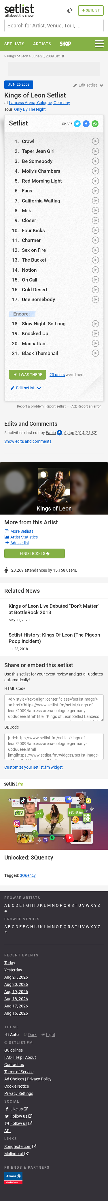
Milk (26, 210)
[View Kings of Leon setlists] (54, 482)
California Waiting (41, 201)
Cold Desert (35, 289)
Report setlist (56, 406)
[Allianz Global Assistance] (13, 1177)
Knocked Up (35, 333)
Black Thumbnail (40, 353)
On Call (29, 280)
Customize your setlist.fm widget (33, 767)
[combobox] (54, 25)
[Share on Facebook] (86, 123)
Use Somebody (38, 299)
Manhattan (33, 343)
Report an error (89, 406)
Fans (27, 191)
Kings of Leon (24, 95)
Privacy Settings (18, 1093)
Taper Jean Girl (38, 151)
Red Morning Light (42, 181)
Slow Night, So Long (44, 323)
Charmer (31, 240)
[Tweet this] (77, 123)
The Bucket (34, 260)
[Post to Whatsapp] (95, 123)
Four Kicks (33, 230)
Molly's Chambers (41, 171)
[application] (54, 819)
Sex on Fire (34, 250)
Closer (29, 220)
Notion (29, 270)
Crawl (28, 141)
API (7, 1130)
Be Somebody (37, 161)
